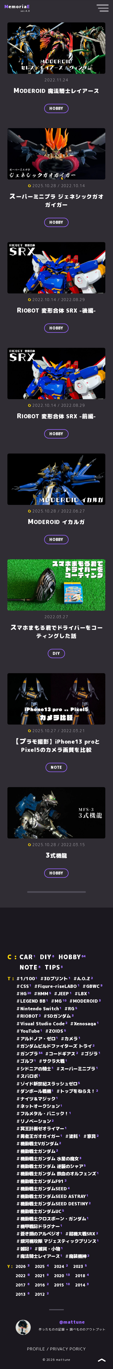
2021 (42, 1276)
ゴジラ (92, 1054)
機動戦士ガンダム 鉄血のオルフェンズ (59, 1173)
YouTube (31, 1031)
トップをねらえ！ (79, 1091)
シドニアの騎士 (36, 1069)
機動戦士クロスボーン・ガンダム (54, 1219)
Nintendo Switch (40, 1008)
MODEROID (87, 1001)
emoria (17, 6)
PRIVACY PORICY (68, 1349)
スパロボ (30, 1076)
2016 (42, 1285)
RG (72, 1008)
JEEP (65, 993)
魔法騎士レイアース (41, 1256)
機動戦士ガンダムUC (42, 1211)
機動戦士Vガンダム (40, 1143)
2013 (22, 1294)
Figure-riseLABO (59, 986)
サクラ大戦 (55, 1061)
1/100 (28, 978)
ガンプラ (31, 1054)
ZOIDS (57, 1031)
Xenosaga (86, 1023)
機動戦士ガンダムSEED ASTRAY (54, 1196)
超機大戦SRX (83, 1234)
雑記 (26, 1249)
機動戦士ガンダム (39, 1151)
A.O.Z (85, 978)
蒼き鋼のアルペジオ (41, 1234)
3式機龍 (56, 855)
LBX (84, 993)
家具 (92, 1136)
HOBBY (56, 108)
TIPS (54, 967)
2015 (62, 1285)
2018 (82, 1276)
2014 (82, 1285)
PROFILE (36, 1349)
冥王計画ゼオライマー (43, 1128)
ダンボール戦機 (36, 1091)
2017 (22, 1285)
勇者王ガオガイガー (41, 1136)
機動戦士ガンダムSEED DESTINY (55, 1204)
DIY (56, 653)
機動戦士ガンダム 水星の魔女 (50, 1158)
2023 (80, 1266)
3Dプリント (57, 978)
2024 (61, 1266)
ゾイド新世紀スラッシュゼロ (50, 1084)
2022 (22, 1276)
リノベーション (36, 1121)
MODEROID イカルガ (56, 522)
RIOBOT (30, 1016)
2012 (42, 1294)
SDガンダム (60, 1016)
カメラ (72, 1039)
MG (60, 1001)
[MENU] (103, 9)
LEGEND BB (34, 1001)
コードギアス (63, 1054)
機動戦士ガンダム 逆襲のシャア (53, 1166)
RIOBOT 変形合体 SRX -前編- (56, 416)
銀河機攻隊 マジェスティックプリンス (59, 1241)
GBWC (94, 986)
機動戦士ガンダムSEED (44, 1189)
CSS (25, 986)
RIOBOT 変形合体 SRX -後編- (56, 310)
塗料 (74, 1136)
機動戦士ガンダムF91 (43, 1181)
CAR (27, 957)
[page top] (101, 1360)
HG (25, 993)
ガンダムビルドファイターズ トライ (57, 1046)
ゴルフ (28, 1061)
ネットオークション (41, 1106)
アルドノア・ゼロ (39, 1039)
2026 (22, 1266)
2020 (62, 1276)
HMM (44, 993)
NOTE (56, 767)
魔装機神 (79, 1256)
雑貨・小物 (50, 1249)
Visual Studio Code (43, 1023)
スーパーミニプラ (79, 1069)
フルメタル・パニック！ (45, 1113)
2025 (42, 1266)
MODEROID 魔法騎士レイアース (57, 91)
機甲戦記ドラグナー (41, 1226)
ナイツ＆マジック (39, 1099)
